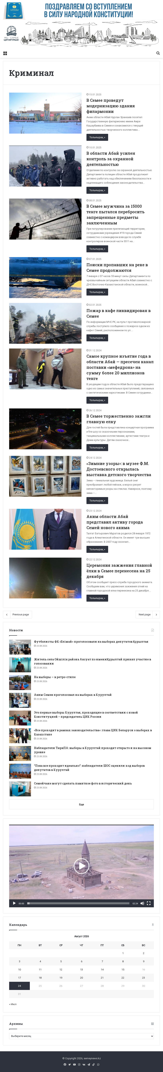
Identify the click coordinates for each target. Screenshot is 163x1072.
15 (122, 969)
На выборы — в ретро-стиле (55, 677)
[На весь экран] (149, 903)
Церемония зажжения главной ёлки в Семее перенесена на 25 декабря (119, 571)
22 (122, 977)
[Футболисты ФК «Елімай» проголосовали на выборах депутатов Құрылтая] (20, 647)
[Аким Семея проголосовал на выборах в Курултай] (20, 700)
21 (102, 977)
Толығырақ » (97, 137)
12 (60, 969)
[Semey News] (81, 34)
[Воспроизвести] (14, 903)
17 (19, 977)
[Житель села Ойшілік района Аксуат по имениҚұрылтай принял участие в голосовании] (20, 664)
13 (81, 969)
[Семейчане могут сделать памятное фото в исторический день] (20, 788)
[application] (81, 866)
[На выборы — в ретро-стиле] (20, 682)
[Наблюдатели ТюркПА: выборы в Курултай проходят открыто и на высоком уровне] (20, 753)
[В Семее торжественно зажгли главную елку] (45, 428)
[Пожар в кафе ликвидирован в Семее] (45, 323)
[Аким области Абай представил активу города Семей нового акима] (45, 529)
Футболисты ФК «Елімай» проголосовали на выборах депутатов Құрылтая (91, 641)
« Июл (12, 1004)
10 (19, 969)
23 (143, 977)
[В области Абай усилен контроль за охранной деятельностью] (45, 166)
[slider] (78, 903)
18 (40, 977)
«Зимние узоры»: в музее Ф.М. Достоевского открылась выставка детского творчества (118, 469)
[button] (81, 866)
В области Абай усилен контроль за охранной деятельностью (110, 159)
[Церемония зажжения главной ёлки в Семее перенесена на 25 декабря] (45, 578)
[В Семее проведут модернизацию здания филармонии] (45, 113)
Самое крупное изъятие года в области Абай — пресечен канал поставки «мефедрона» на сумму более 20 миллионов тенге (120, 367)
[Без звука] (142, 903)
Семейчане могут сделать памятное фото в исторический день (83, 783)
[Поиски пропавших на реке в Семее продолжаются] (45, 277)
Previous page (21, 614)
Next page (144, 614)
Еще (81, 804)
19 (60, 977)
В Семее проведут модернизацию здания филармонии (110, 106)
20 (81, 977)
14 (102, 969)
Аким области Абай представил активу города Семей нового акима (114, 522)
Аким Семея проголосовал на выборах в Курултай (73, 695)
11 (40, 969)
